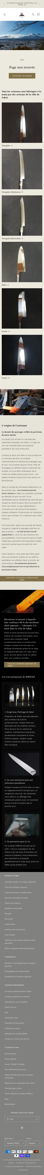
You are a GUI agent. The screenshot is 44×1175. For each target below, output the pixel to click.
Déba (4, 285)
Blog (6, 1099)
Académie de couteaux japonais (18, 977)
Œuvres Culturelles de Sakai (16, 898)
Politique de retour (12, 1028)
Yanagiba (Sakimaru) (11, 192)
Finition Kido (10, 924)
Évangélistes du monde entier (17, 971)
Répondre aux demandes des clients (20, 1083)
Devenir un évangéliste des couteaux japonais (20, 964)
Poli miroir (9, 919)
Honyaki (8, 914)
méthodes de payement (14, 1023)
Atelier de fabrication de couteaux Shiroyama (19, 1076)
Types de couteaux (13, 903)
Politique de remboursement (26, 1163)
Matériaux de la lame (13, 908)
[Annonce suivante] (39, 3)
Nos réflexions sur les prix (15, 1069)
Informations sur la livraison (16, 1002)
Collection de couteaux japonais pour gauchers (20, 941)
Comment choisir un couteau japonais (20, 882)
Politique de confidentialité (14, 1166)
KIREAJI (12, 1160)
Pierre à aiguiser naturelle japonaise (19, 948)
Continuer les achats (22, 76)
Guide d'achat (10, 1007)
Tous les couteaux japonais (16, 887)
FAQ (6, 1012)
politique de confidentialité (16, 1034)
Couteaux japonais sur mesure (17, 997)
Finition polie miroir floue (15, 930)
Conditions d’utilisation (34, 1166)
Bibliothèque (10, 1104)
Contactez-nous (11, 1018)
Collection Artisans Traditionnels (18, 893)
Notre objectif (10, 1059)
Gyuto (4, 378)
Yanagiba (6, 145)
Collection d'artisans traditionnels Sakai (22, 579)
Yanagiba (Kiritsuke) (11, 238)
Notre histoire (10, 1054)
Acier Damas (10, 935)
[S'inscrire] (36, 1119)
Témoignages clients (13, 1088)
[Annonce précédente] (4, 3)
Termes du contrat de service (17, 1039)
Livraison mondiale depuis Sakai (18, 991)
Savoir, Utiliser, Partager (15, 1064)
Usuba (4, 331)
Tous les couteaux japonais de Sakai (22, 664)
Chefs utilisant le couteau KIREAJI (19, 1094)
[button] (4, 14)
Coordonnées (23, 1170)
